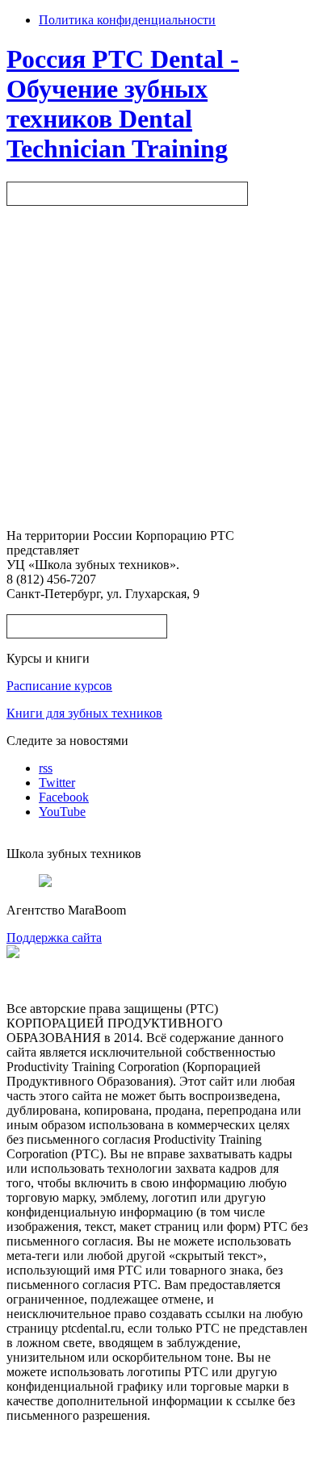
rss (45, 768)
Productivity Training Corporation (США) (127, 193)
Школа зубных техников (86, 626)
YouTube (62, 811)
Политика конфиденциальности (127, 20)
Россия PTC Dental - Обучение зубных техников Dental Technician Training (122, 103)
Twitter (57, 782)
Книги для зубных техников (84, 713)
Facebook (64, 797)
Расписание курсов (59, 686)
